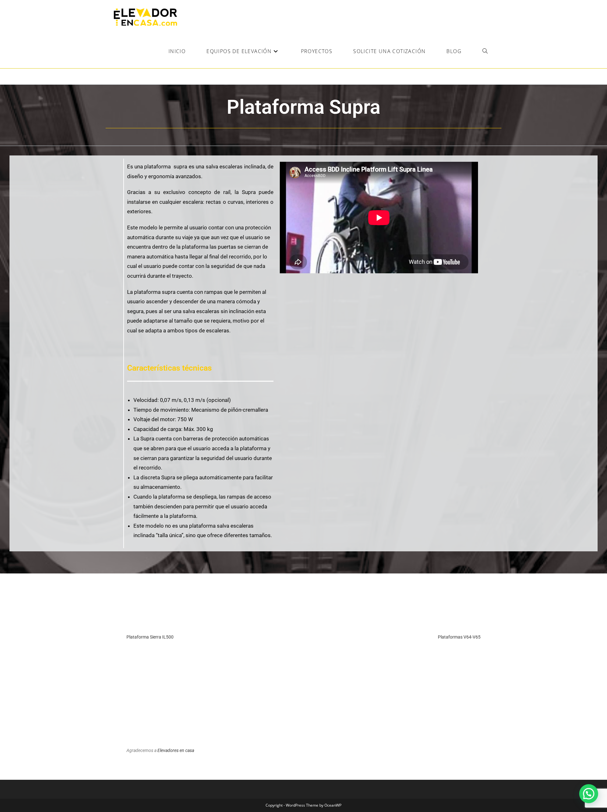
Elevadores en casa (175, 750)
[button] (588, 793)
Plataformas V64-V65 (459, 636)
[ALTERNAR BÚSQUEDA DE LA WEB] (485, 51)
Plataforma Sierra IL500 (150, 636)
